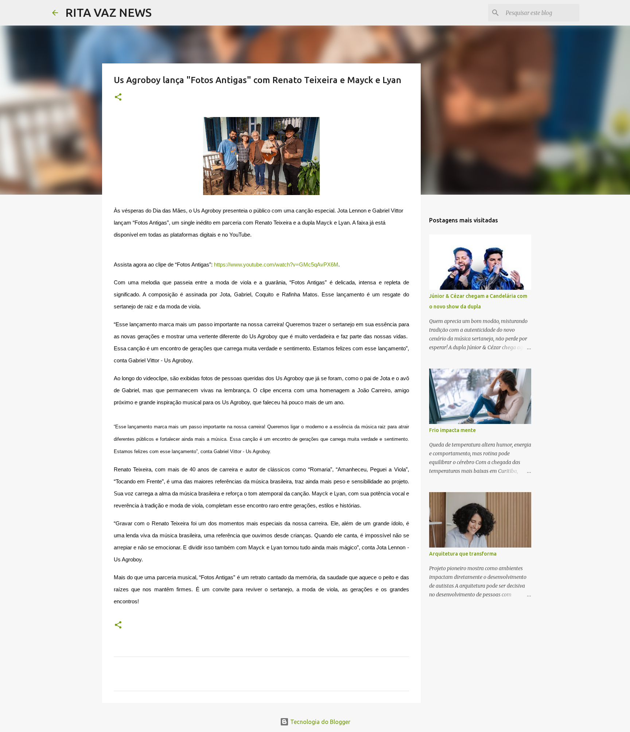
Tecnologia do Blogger (319, 722)
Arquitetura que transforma (463, 554)
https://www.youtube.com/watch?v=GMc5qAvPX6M (276, 265)
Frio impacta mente (452, 430)
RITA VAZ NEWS (108, 12)
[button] (118, 97)
